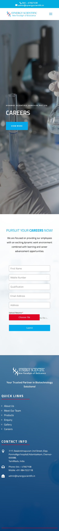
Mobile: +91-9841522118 (21, 470)
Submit (29, 327)
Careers (8, 429)
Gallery (8, 424)
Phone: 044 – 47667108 (20, 466)
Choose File (24, 317)
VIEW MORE (17, 125)
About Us (9, 406)
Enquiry (8, 420)
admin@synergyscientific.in (22, 476)
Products (9, 415)
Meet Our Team (12, 411)
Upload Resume (16, 313)
